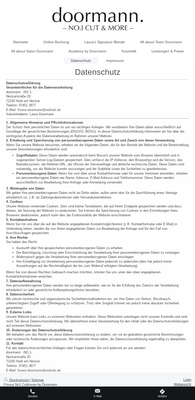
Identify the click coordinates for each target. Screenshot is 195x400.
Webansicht (182, 384)
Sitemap (37, 380)
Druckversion (19, 380)
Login (187, 380)
